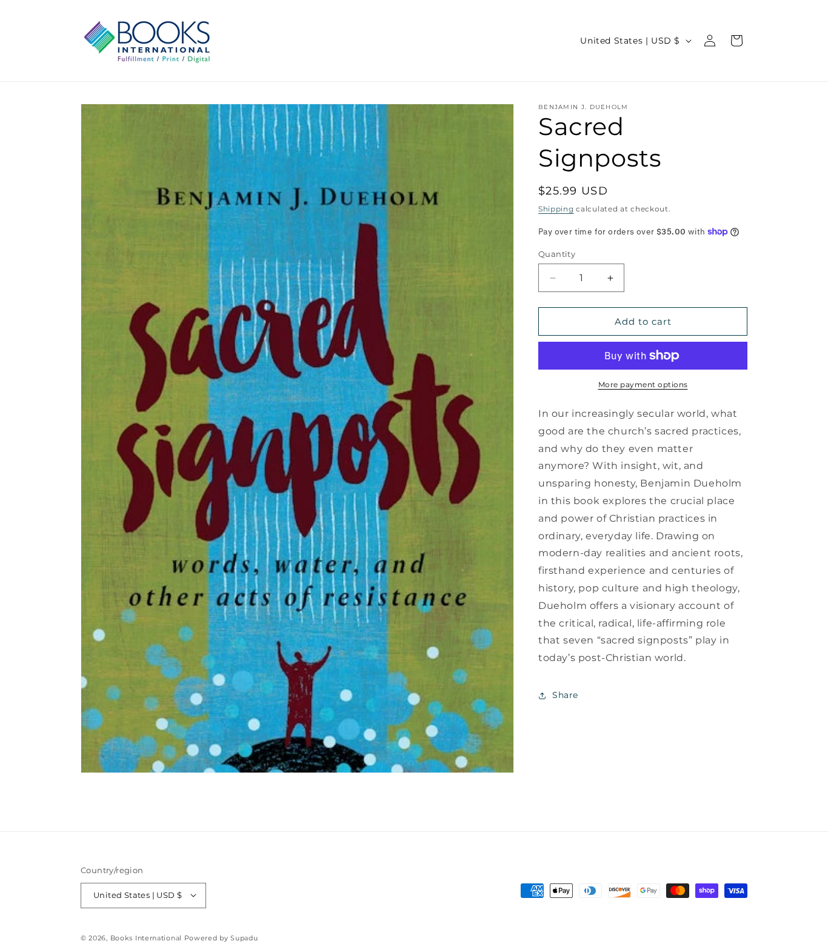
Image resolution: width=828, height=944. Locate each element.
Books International (146, 937)
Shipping (556, 208)
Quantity (556, 254)
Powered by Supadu (221, 937)
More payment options (643, 384)
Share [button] (565, 695)
